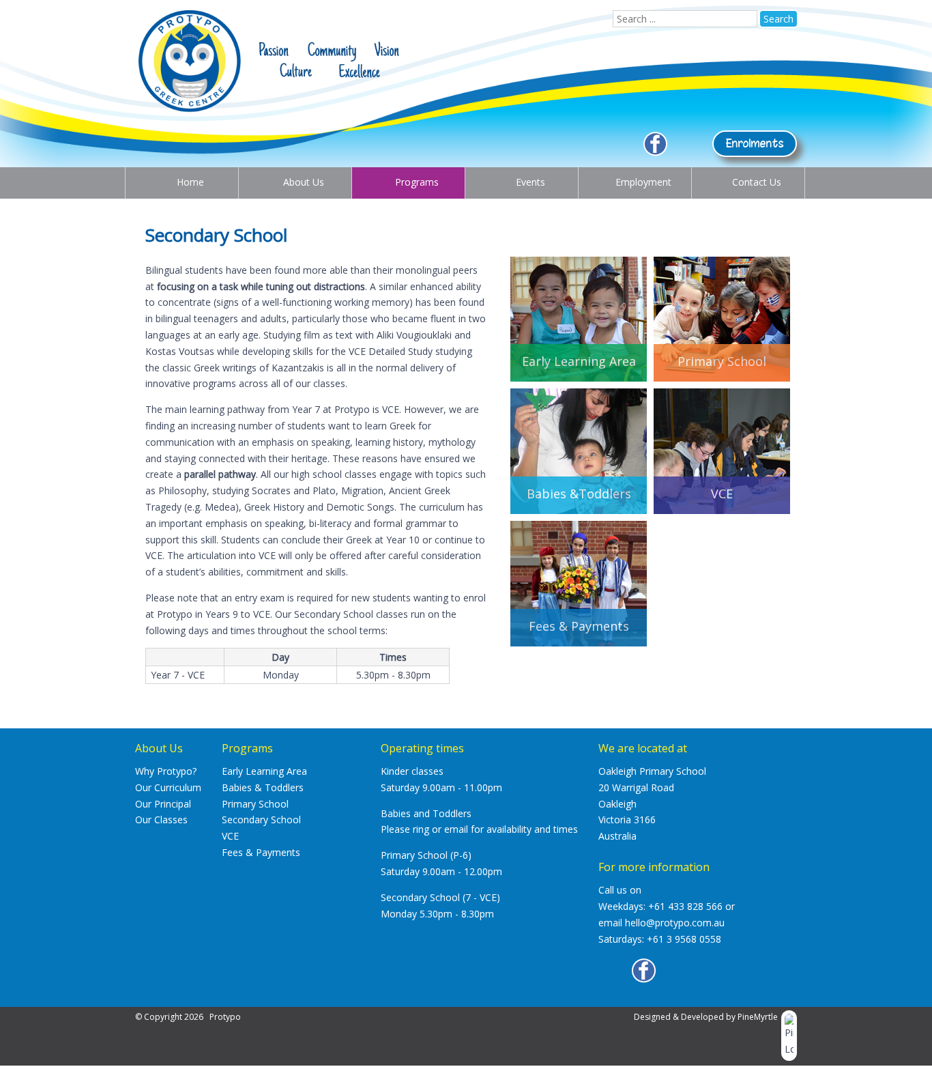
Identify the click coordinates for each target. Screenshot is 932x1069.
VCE (230, 835)
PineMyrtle (758, 1017)
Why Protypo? (165, 771)
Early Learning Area (264, 771)
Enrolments (755, 143)
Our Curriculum (168, 787)
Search (778, 18)
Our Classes (161, 819)
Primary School (255, 803)
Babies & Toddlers (263, 787)
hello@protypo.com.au (675, 922)
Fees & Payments (261, 852)
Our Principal (163, 803)
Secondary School (261, 819)
